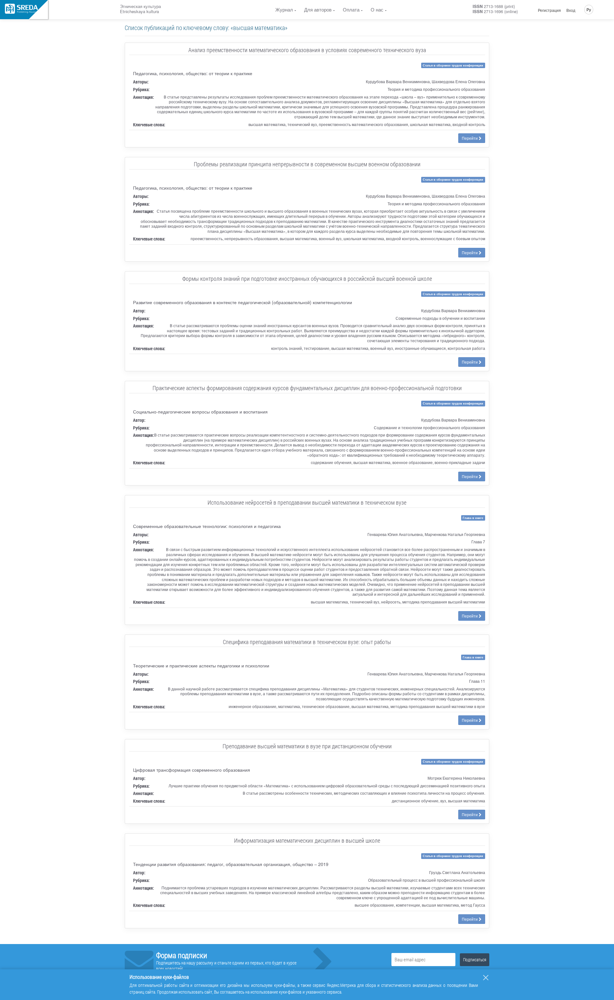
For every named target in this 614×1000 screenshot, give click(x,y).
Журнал (284, 9)
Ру (588, 9)
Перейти (470, 138)
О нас (377, 9)
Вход (570, 10)
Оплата (351, 9)
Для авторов (318, 9)
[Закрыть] (486, 977)
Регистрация (549, 10)
